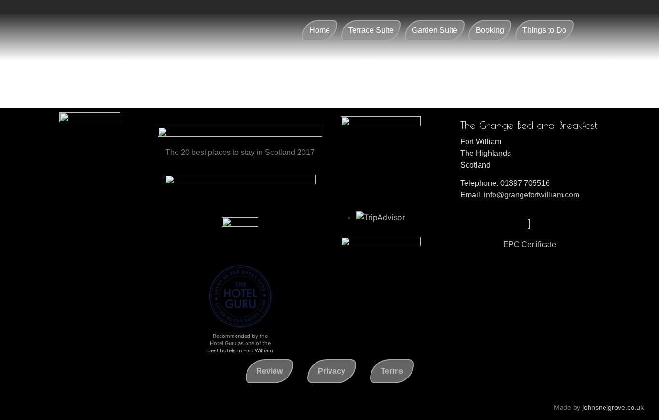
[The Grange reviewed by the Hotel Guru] (240, 327)
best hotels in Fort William (240, 350)
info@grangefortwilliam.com (531, 195)
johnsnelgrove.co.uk (613, 407)
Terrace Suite (371, 30)
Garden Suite (434, 30)
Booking (490, 30)
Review (269, 371)
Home (319, 30)
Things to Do (544, 30)
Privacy (331, 371)
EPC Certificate (529, 244)
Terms (392, 371)
